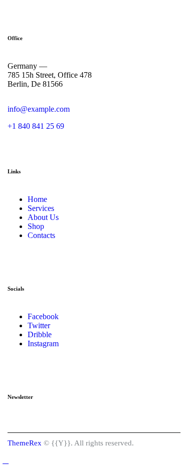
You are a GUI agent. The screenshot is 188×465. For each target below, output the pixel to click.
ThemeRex (25, 443)
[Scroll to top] (5, 460)
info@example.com (39, 109)
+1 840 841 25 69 (36, 126)
